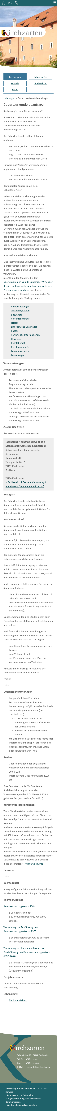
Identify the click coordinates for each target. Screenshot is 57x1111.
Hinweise (16, 339)
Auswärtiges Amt (34, 863)
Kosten (14, 331)
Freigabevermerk (20, 351)
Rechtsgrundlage (20, 347)
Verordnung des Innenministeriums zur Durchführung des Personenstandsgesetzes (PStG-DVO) (26, 952)
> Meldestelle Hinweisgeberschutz (21, 1105)
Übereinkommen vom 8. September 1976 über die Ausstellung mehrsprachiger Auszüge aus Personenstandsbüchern (28, 286)
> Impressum (12, 1095)
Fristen (14, 322)
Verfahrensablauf (20, 318)
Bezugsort (16, 314)
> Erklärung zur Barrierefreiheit (20, 1088)
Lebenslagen (40, 77)
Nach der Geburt (18, 1000)
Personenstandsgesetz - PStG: (19, 906)
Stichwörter (40, 83)
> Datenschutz (27, 1095)
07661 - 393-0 (31, 1059)
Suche (15, 89)
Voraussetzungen (20, 306)
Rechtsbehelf (18, 343)
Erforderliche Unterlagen (24, 326)
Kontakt (15, 83)
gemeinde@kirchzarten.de (38, 1067)
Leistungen (15, 77)
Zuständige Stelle (20, 310)
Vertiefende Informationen (25, 334)
